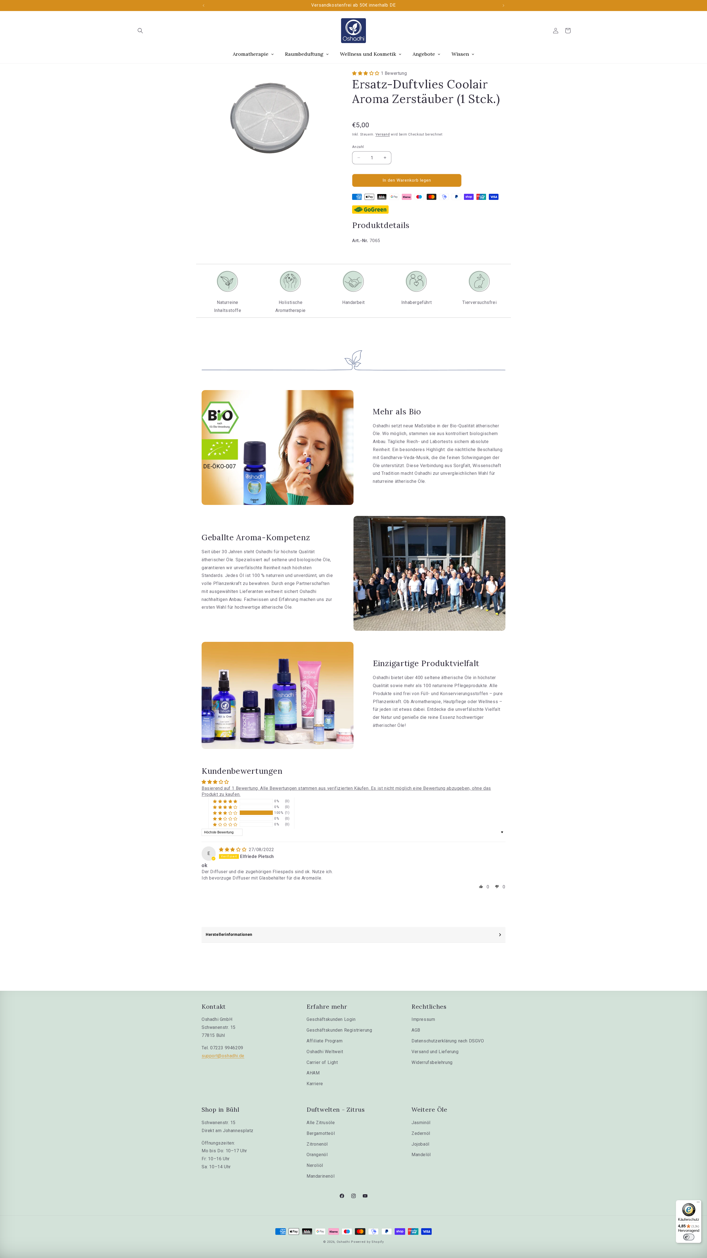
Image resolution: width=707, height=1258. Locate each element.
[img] (233, 849)
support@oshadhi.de (223, 1055)
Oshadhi (343, 1242)
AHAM (313, 1073)
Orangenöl (317, 1154)
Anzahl (358, 147)
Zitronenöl (317, 1144)
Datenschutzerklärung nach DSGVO (447, 1041)
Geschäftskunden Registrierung (339, 1030)
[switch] (688, 1237)
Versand (383, 134)
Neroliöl (315, 1165)
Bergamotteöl (321, 1133)
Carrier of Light (322, 1062)
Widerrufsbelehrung (432, 1062)
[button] (140, 31)
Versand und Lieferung (435, 1051)
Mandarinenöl (320, 1176)
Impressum (423, 1019)
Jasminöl (421, 1122)
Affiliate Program (324, 1041)
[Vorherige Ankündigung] (203, 5)
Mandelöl (421, 1154)
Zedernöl (420, 1133)
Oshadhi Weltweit (325, 1051)
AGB (415, 1030)
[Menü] (698, 1203)
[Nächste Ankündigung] (503, 5)
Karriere (315, 1083)
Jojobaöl (420, 1144)
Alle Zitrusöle (321, 1122)
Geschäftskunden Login (331, 1019)
